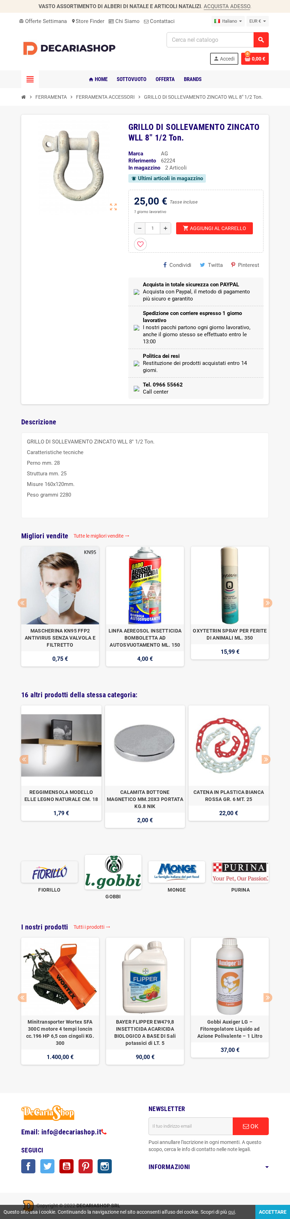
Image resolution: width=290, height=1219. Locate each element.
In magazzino (144, 168)
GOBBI (113, 896)
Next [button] (267, 603)
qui (231, 1212)
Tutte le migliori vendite (101, 536)
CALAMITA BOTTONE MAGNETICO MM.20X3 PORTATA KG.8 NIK (145, 799)
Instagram (105, 1166)
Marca (135, 153)
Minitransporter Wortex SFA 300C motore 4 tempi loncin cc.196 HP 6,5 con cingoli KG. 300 (60, 1032)
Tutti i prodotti (92, 927)
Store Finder (87, 21)
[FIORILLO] (49, 872)
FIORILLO (49, 890)
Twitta (215, 265)
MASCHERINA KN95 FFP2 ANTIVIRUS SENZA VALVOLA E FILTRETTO (60, 638)
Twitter (47, 1166)
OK (254, 1126)
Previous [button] (22, 603)
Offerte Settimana (43, 21)
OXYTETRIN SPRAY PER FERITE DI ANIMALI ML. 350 (230, 634)
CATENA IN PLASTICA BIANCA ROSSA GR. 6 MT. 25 (228, 795)
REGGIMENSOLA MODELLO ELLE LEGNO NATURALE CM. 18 (61, 795)
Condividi (180, 265)
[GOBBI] (113, 872)
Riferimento (142, 161)
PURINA (240, 890)
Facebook (28, 1166)
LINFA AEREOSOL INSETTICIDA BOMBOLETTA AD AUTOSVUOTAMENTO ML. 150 (145, 638)
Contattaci (162, 21)
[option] (60, 610)
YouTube (66, 1166)
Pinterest (248, 265)
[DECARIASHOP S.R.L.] (70, 48)
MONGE (177, 890)
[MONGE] (177, 872)
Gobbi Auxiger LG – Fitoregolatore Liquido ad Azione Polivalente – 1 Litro (229, 1029)
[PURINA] (240, 872)
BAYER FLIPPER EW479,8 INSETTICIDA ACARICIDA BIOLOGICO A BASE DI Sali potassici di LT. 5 (145, 1032)
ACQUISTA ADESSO (227, 6)
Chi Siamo (127, 21)
